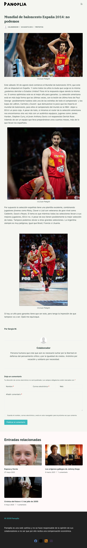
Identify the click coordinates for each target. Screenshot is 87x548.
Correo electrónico (41, 386)
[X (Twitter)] (40, 540)
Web (61, 386)
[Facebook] (35, 540)
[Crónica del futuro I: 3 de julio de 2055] (23, 487)
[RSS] (46, 540)
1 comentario (63, 472)
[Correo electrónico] (51, 540)
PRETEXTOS (39, 27)
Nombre (10, 386)
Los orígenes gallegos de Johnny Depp (62, 469)
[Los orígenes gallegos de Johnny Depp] (64, 454)
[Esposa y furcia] (23, 454)
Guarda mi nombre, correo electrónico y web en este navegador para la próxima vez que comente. (42, 415)
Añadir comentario (14, 394)
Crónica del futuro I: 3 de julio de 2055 (21, 501)
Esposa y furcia (11, 469)
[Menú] (82, 4)
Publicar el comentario (16, 422)
